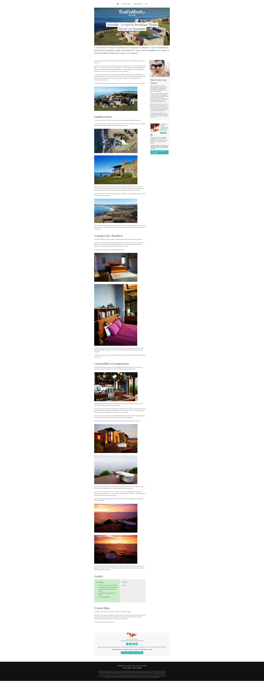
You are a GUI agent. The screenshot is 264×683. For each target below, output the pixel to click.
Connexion (138, 667)
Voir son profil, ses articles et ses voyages (158, 152)
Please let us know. (156, 677)
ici (112, 622)
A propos (129, 667)
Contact (134, 667)
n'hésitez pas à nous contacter (159, 673)
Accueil (124, 667)
